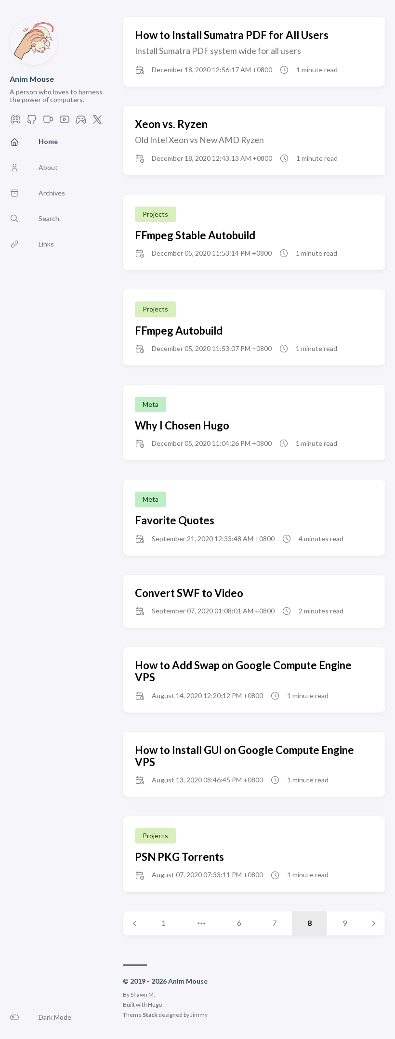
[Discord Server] (15, 122)
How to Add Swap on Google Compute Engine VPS (243, 671)
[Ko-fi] (48, 122)
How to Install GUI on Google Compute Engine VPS (244, 755)
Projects (155, 214)
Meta (150, 404)
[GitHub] (32, 122)
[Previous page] (134, 923)
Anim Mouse (32, 78)
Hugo (155, 1004)
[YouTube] (64, 122)
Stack (150, 1014)
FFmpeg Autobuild (179, 330)
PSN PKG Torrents (179, 856)
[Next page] (373, 923)
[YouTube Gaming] (81, 122)
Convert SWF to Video (189, 592)
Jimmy (199, 1014)
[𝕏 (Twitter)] (97, 122)
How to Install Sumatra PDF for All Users (232, 34)
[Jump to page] (201, 923)
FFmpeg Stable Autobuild (195, 235)
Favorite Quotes (174, 520)
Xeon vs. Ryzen (171, 123)
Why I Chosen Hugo (182, 425)
